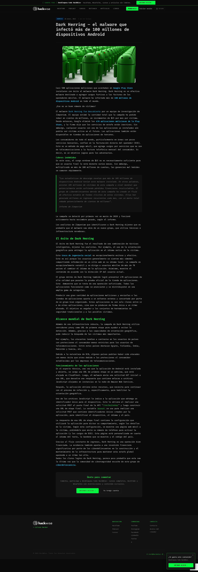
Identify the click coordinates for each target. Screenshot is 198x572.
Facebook (134, 532)
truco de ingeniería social (76, 255)
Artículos (104, 9)
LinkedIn (134, 535)
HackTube (61, 9)
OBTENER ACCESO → (87, 490)
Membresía (132, 9)
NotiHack (93, 9)
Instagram (135, 529)
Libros (116, 9)
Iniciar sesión (145, 9)
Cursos (82, 9)
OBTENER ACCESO (146, 3)
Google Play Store (123, 88)
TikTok (134, 539)
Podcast (72, 9)
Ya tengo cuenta (111, 490)
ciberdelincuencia (65, 465)
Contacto (153, 526)
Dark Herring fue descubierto (85, 111)
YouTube (134, 526)
